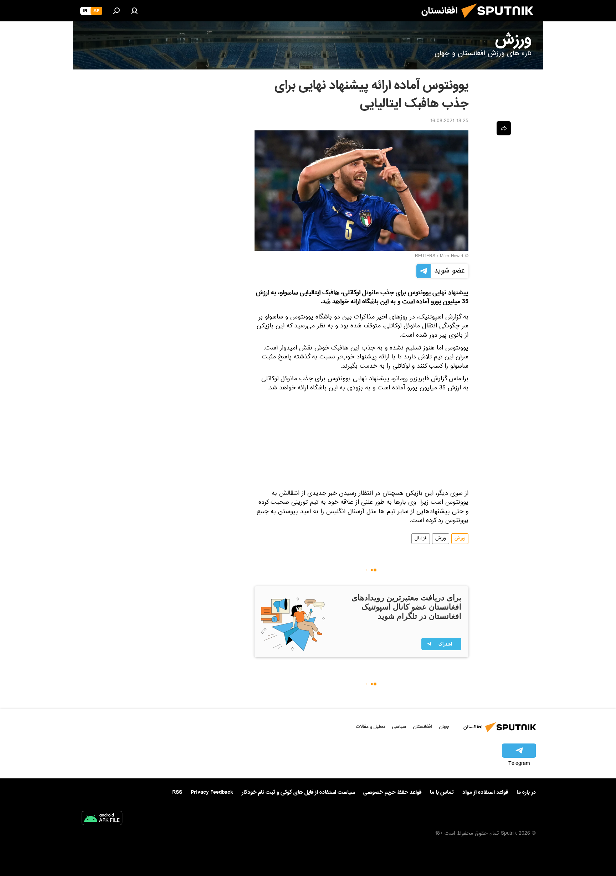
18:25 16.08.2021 (449, 121)
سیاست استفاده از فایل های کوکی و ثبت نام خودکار (298, 792)
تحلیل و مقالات (370, 726)
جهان (444, 726)
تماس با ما (442, 792)
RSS (177, 792)
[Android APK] (102, 819)
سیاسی (399, 726)
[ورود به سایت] (134, 11)
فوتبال (421, 538)
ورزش (460, 538)
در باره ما (526, 792)
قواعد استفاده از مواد (485, 792)
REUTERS (425, 256)
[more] (504, 128)
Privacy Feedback (212, 792)
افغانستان (422, 726)
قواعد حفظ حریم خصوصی (392, 792)
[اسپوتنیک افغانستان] (500, 21)
